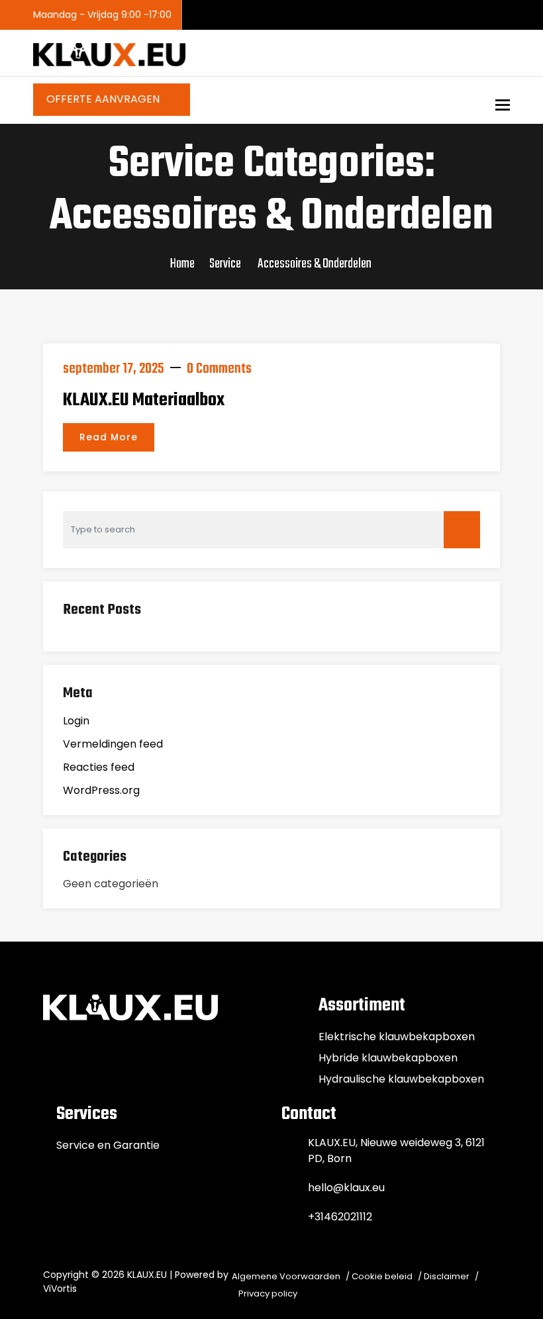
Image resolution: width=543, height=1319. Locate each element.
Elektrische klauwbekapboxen (397, 1036)
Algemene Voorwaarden (286, 1276)
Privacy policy (267, 1293)
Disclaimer (446, 1276)
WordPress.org (101, 790)
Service (225, 264)
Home (182, 264)
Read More (108, 437)
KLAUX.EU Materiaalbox (143, 400)
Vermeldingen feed (113, 744)
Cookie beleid (382, 1276)
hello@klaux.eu (346, 1187)
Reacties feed (98, 767)
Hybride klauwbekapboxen (388, 1057)
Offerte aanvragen (104, 99)
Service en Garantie (108, 1145)
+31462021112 (340, 1216)
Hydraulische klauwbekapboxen (401, 1079)
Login (76, 720)
